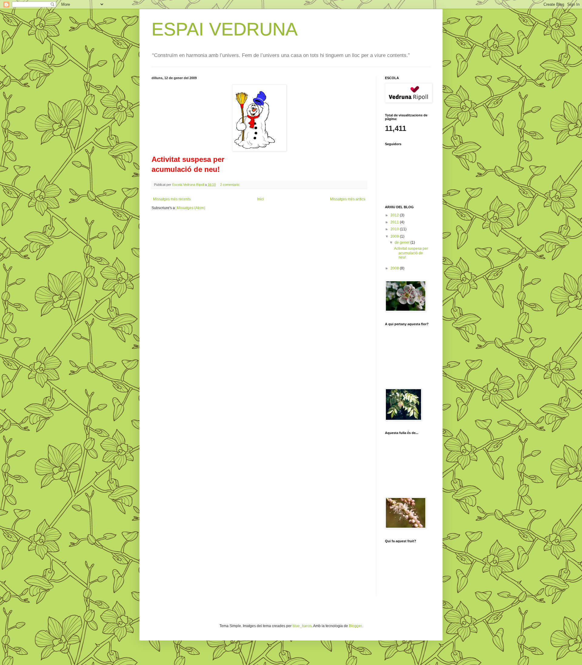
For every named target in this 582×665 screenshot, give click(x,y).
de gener (402, 242)
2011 (395, 222)
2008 (395, 268)
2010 (395, 229)
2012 (395, 215)
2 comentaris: (230, 184)
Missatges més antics (347, 199)
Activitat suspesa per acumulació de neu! (411, 252)
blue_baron (302, 626)
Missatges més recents (172, 199)
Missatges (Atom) (191, 208)
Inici (260, 199)
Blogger (355, 626)
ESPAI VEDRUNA (225, 29)
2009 (395, 236)
